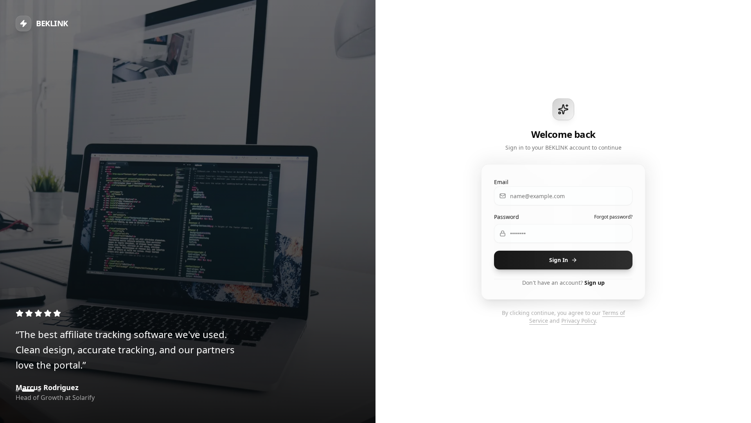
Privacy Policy (578, 320)
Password (506, 217)
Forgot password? (613, 217)
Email (501, 182)
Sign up (594, 282)
